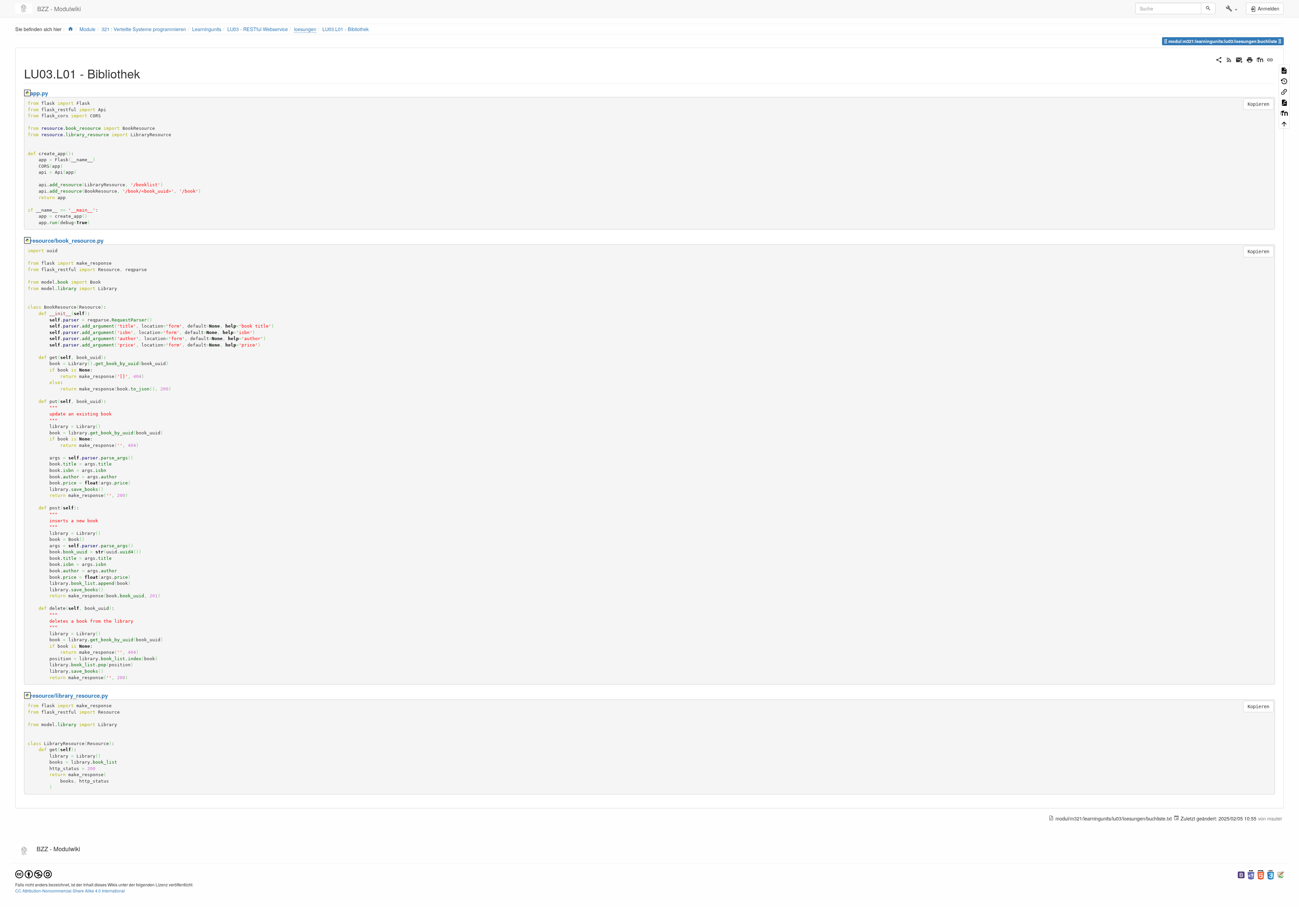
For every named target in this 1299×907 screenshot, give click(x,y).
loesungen (305, 29)
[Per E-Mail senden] (1239, 59)
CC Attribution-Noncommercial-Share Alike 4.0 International (70, 890)
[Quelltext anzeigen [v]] (1284, 70)
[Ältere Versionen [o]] (1284, 81)
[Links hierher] (1284, 91)
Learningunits (206, 29)
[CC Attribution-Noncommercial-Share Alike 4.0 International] (33, 873)
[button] (1232, 8)
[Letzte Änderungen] (1229, 59)
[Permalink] (1270, 59)
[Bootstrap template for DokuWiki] (1241, 874)
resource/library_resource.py (69, 695)
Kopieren (1258, 104)
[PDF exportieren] (1284, 102)
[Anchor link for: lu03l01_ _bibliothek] (146, 73)
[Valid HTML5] (1260, 874)
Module (87, 29)
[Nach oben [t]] (1284, 123)
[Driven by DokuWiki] (1280, 874)
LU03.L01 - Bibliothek (345, 29)
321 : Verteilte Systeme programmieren (143, 29)
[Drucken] (1249, 59)
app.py (39, 93)
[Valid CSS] (1270, 874)
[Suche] (1208, 8)
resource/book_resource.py (67, 240)
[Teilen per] (1218, 59)
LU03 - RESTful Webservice (257, 29)
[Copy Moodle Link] (1284, 113)
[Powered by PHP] (1251, 874)
